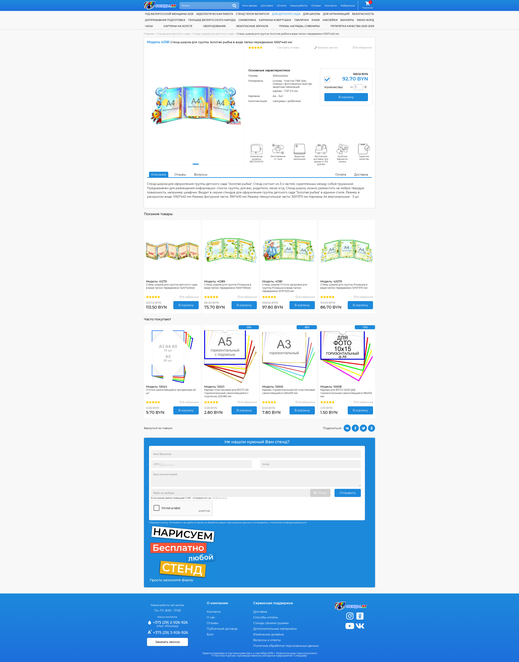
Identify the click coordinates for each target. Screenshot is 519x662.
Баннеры (347, 19)
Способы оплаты (265, 617)
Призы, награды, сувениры (299, 26)
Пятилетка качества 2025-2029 (352, 26)
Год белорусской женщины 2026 (169, 13)
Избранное (348, 5)
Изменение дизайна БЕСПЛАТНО (256, 159)
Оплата (281, 5)
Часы (149, 26)
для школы (311, 13)
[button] (196, 164)
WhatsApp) (171, 626)
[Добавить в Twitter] (363, 428)
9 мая (316, 19)
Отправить (348, 493)
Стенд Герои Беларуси (252, 13)
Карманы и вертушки (275, 19)
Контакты (331, 5)
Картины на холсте (178, 26)
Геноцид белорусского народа (212, 19)
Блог (210, 634)
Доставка (267, 5)
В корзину (186, 305)
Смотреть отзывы (288, 47)
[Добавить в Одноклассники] (371, 428)
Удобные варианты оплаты (342, 159)
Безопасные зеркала (252, 26)
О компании (217, 603)
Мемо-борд (365, 19)
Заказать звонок (327, 47)
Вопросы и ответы (267, 640)
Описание (158, 174)
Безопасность (363, 13)
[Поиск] (234, 6)
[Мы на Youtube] (350, 626)
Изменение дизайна (268, 634)
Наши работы (298, 5)
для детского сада (286, 13)
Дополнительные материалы (275, 629)
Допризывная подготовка (165, 19)
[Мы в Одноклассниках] (360, 616)
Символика (247, 19)
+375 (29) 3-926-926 (170, 632)
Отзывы (316, 5)
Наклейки (330, 19)
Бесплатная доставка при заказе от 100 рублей (321, 160)
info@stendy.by (219, 498)
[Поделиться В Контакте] (347, 428)
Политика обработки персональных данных (286, 646)
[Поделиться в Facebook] (355, 428)
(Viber (160, 626)
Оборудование (214, 26)
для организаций (336, 13)
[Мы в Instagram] (350, 616)
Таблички (301, 19)
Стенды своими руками (271, 623)
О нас (211, 617)
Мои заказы (249, 5)
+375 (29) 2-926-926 (170, 622)
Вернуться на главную (158, 428)
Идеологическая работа (214, 13)
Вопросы (200, 174)
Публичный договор (222, 629)
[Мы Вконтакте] (360, 626)
